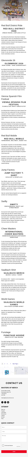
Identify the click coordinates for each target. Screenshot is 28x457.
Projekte (3, 411)
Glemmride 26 (8, 60)
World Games (8, 299)
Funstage (6, 332)
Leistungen (3, 412)
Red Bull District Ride (11, 25)
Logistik (3, 415)
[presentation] (11, 445)
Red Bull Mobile (9, 135)
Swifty (4, 201)
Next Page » (15, 363)
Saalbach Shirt (8, 270)
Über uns (3, 409)
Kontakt (3, 417)
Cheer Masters (8, 228)
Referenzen (3, 414)
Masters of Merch (3, 2)
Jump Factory (8, 170)
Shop (2, 418)
